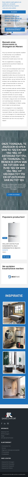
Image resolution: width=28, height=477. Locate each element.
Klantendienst (6, 442)
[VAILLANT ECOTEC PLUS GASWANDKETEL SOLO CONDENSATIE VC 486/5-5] (14, 232)
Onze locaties (6, 458)
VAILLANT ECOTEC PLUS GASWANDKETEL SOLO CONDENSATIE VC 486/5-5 (11, 246)
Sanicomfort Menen (7, 468)
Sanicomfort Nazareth (8, 466)
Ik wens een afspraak (14, 194)
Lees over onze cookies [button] (9, 8)
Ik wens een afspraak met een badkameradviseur (14, 29)
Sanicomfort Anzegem (8, 462)
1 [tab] (12, 32)
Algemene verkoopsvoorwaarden (11, 450)
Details (7, 257)
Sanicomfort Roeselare (8, 464)
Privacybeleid (5, 452)
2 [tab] (13, 32)
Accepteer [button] (14, 12)
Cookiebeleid (5, 454)
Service (4, 448)
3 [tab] (15, 32)
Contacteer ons (6, 446)
